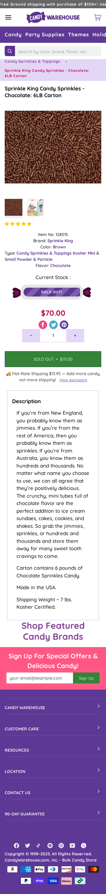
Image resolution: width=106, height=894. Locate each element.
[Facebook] (16, 845)
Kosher (80, 253)
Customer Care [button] (22, 729)
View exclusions (73, 379)
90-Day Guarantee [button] (25, 814)
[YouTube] (72, 845)
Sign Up (86, 678)
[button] (13, 35)
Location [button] (15, 771)
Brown (59, 247)
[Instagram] (61, 845)
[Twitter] (27, 845)
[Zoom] (16, 184)
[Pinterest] (50, 845)
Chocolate (60, 265)
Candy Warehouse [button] (25, 707)
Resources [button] (17, 750)
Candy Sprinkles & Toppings (32, 61)
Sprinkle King (60, 240)
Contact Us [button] (17, 792)
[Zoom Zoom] (53, 147)
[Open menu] (13, 17)
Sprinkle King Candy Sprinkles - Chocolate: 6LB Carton (45, 92)
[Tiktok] (39, 845)
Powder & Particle (34, 259)
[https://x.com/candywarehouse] (83, 845)
